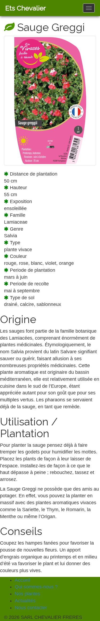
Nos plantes (27, 593)
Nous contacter (31, 607)
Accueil (22, 580)
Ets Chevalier (25, 8)
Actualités (25, 600)
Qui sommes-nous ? (36, 586)
